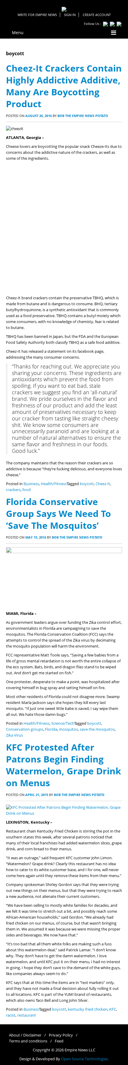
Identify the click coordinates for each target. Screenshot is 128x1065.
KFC (112, 1009)
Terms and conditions (28, 1041)
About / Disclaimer (25, 1035)
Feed (59, 1041)
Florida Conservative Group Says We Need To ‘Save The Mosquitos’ (58, 513)
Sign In (70, 14)
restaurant (26, 1015)
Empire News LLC (80, 1050)
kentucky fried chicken (87, 1009)
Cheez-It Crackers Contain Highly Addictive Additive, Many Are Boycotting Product (64, 86)
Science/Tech (62, 723)
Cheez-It (103, 483)
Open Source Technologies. (85, 1058)
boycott (87, 483)
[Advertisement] (64, 228)
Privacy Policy (61, 1035)
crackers (13, 489)
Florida (51, 729)
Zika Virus (14, 735)
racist (10, 1015)
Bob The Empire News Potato (82, 115)
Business (31, 483)
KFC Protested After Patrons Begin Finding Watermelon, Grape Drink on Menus (63, 765)
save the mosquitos (97, 729)
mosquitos (68, 729)
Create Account (97, 14)
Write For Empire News (37, 14)
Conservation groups (24, 729)
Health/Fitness (54, 483)
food (26, 489)
